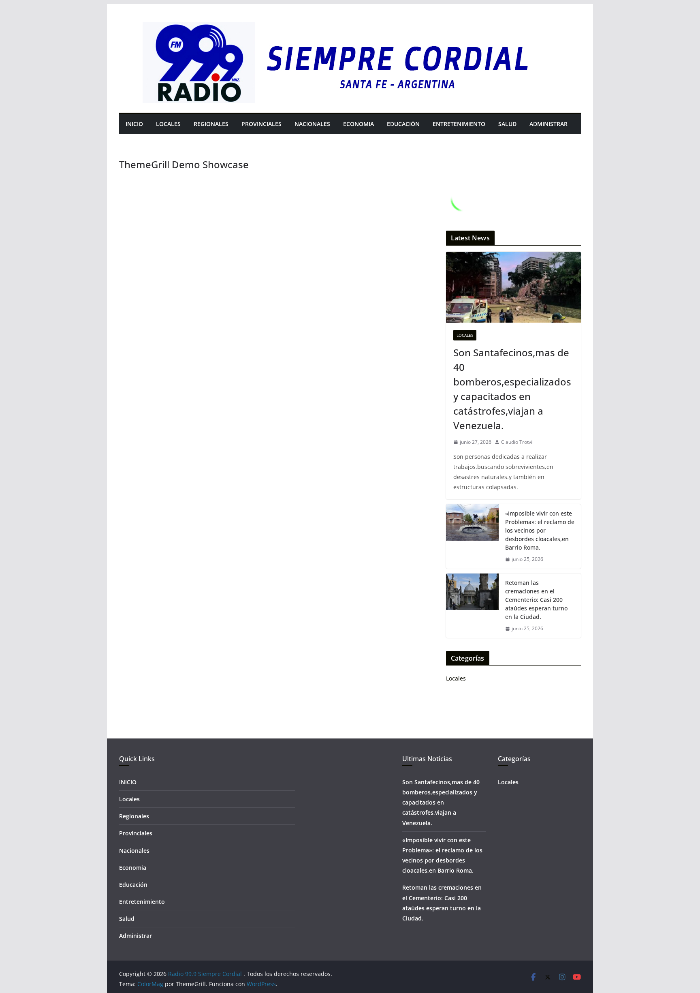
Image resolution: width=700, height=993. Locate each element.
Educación (403, 124)
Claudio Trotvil (517, 442)
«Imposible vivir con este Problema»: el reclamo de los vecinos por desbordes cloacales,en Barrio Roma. (539, 530)
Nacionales (312, 124)
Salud (507, 124)
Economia (358, 124)
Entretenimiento (459, 124)
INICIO (134, 124)
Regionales (211, 124)
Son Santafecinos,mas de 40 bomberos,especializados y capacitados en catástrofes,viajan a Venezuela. (512, 389)
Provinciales (261, 124)
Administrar (548, 124)
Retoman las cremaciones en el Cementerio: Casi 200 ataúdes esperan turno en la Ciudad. (536, 600)
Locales (168, 124)
